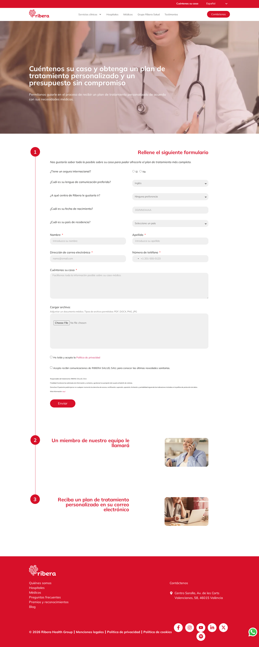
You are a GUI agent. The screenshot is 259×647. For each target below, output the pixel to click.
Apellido (138, 235)
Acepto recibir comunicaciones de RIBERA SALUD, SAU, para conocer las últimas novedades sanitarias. (111, 367)
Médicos (128, 14)
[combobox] (136, 258)
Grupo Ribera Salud (149, 14)
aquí (63, 391)
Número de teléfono (145, 252)
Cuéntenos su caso (62, 270)
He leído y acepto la (76, 357)
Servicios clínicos (87, 14)
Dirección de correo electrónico (70, 252)
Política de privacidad (88, 357)
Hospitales (112, 14)
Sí (136, 171)
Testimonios (171, 14)
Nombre (55, 235)
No (144, 171)
